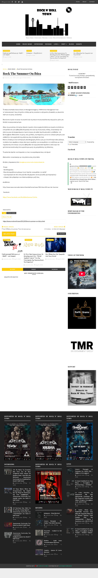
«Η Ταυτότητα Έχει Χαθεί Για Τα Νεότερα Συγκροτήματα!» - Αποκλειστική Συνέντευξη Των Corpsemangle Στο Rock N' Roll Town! (22, 511)
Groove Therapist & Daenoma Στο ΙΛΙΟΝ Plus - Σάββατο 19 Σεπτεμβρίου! (84, 471)
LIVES (56, 44)
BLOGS (71, 44)
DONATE (79, 44)
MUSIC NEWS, (27, 77)
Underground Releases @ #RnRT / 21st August (13, 54)
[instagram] (15, 1)
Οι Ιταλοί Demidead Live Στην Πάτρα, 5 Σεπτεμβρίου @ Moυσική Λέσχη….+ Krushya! (84, 482)
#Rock (89, 179)
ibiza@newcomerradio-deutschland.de (31, 162)
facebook (55, 269)
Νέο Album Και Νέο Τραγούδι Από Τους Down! (83, 54)
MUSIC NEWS (27, 44)
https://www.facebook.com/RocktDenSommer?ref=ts (20, 197)
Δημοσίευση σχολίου (11, 277)
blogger (12, 269)
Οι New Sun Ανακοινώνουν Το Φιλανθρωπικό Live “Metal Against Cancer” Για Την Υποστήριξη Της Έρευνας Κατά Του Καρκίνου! (59, 55)
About (84, 2)
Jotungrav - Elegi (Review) (34, 53)
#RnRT (96, 177)
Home (78, 2)
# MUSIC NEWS (11, 213)
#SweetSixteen (83, 179)
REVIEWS (48, 44)
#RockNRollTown (74, 179)
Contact (92, 2)
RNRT (63, 44)
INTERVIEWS (38, 44)
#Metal (93, 179)
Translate (75, 144)
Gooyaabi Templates (65, 566)
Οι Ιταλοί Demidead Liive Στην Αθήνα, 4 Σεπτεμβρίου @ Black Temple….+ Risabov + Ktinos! (84, 530)
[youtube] (22, 1)
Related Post (9, 234)
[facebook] (12, 1)
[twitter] (18, 1)
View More (62, 233)
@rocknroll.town (74, 166)
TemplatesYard (43, 566)
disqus (33, 269)
